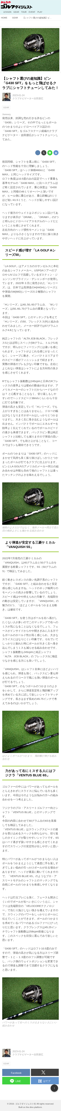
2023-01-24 (18, 95)
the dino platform (34, 1107)
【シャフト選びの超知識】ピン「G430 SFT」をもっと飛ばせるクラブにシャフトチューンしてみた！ (30, 83)
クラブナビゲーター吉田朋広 (27, 98)
